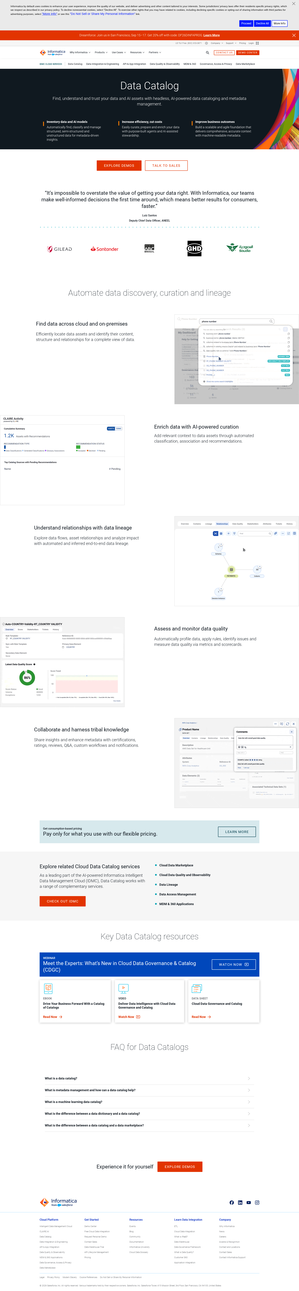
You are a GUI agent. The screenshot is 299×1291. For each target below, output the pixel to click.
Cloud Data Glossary (138, 1252)
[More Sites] (257, 43)
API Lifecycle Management (96, 1252)
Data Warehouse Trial (94, 1247)
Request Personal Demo (95, 1237)
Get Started (91, 1219)
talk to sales (166, 165)
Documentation (136, 1242)
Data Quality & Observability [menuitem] (165, 64)
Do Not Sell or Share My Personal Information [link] (121, 1277)
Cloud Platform (49, 1219)
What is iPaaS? (181, 1237)
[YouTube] (249, 1202)
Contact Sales (90, 1242)
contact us (224, 52)
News (221, 1231)
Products (100, 52)
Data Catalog (45, 1237)
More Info (280, 23)
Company (216, 43)
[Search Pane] (208, 53)
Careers (222, 1237)
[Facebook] (232, 1202)
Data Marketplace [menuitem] (245, 64)
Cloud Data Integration (184, 1231)
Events (132, 1226)
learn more (237, 832)
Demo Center (90, 1226)
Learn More (211, 35)
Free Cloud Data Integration (97, 1231)
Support (230, 43)
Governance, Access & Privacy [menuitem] (216, 64)
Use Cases (117, 52)
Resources (136, 52)
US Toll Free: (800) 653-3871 (188, 43)
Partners (153, 52)
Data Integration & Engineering (54, 1242)
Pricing (242, 43)
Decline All (262, 23)
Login (251, 43)
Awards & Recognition (229, 1242)
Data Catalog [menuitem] (75, 64)
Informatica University (139, 1247)
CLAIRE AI (44, 1231)
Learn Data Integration (188, 1219)
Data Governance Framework (187, 1247)
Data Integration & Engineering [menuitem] (102, 64)
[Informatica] (53, 52)
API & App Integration (49, 1247)
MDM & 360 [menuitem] (190, 64)
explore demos (119, 165)
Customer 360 (181, 1257)
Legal (42, 1277)
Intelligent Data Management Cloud (56, 1226)
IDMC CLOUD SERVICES (51, 64)
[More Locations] (206, 43)
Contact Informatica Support (232, 1257)
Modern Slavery (70, 1277)
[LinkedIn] (240, 1202)
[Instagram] (257, 1202)
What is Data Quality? (184, 1252)
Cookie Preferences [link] (88, 1277)
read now (50, 1017)
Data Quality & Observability (52, 1252)
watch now (231, 964)
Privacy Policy (53, 1277)
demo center (247, 52)
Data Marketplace (47, 1268)
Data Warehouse (181, 1242)
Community (135, 1237)
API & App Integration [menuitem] (134, 64)
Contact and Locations (229, 1247)
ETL (176, 1226)
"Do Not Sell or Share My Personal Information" (102, 14)
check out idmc (62, 901)
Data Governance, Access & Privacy (55, 1262)
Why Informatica (79, 52)
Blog (131, 1231)
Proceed (246, 23)
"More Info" (49, 14)
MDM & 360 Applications (51, 1257)
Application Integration (184, 1262)
